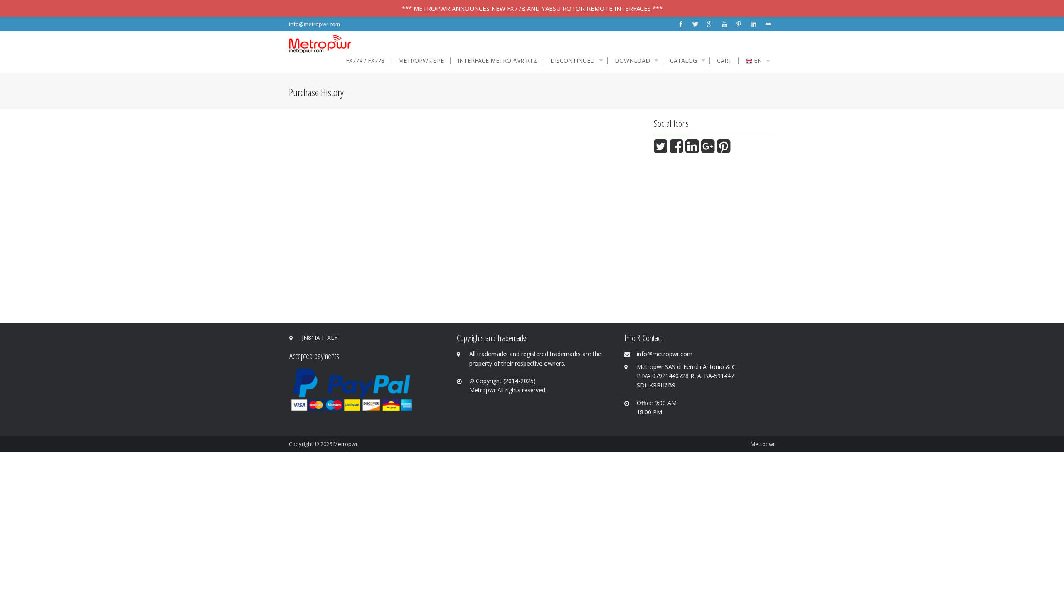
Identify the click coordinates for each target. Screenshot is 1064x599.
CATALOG (683, 60)
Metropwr (345, 444)
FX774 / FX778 (365, 60)
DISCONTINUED (572, 60)
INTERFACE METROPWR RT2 (497, 60)
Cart (724, 60)
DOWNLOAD (632, 60)
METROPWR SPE (421, 60)
